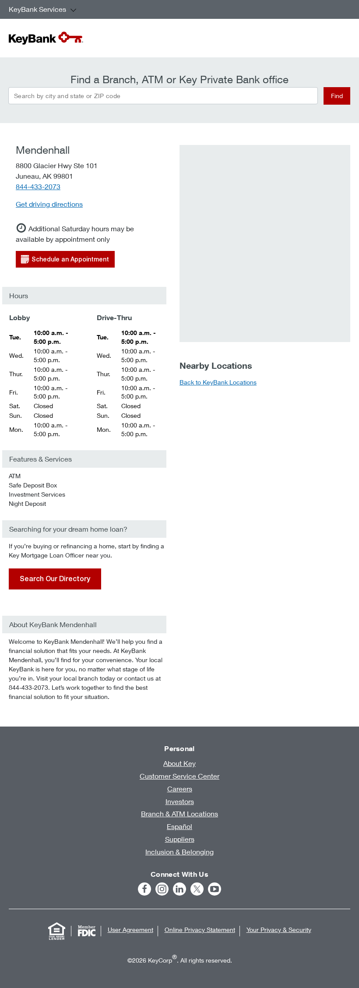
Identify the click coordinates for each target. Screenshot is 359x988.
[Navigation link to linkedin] (179, 889)
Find (337, 95)
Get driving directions (49, 204)
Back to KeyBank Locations (218, 382)
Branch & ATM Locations (179, 813)
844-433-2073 (38, 186)
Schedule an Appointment (70, 259)
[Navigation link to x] (197, 889)
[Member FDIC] (86, 931)
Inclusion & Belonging (179, 851)
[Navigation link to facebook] (144, 889)
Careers (179, 788)
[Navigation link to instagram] (162, 889)
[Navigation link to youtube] (214, 889)
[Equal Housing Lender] (57, 931)
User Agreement (130, 929)
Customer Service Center (179, 776)
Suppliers (179, 839)
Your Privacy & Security (278, 929)
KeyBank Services (37, 9)
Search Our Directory (55, 579)
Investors (179, 801)
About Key (179, 763)
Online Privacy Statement (200, 929)
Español (179, 826)
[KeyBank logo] (46, 38)
